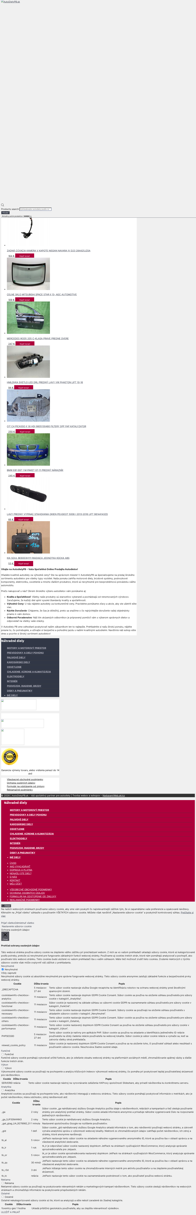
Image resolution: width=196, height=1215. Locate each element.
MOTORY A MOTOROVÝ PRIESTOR (26, 648)
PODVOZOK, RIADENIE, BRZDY (24, 685)
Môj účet (16, 883)
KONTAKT (15, 880)
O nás (13, 876)
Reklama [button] (5, 1179)
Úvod (13, 863)
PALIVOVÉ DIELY (16, 657)
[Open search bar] (2, 205)
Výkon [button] (4, 1064)
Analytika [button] (6, 1086)
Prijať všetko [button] (8, 922)
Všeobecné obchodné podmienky (25, 779)
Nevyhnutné (11, 969)
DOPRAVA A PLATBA (21, 870)
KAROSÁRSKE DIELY (18, 662)
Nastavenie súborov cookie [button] (17, 926)
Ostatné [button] (5, 1193)
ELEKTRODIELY (15, 676)
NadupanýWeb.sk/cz (114, 795)
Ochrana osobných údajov (21, 782)
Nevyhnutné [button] (7, 966)
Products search (10, 209)
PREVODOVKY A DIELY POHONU (25, 652)
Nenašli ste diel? (20, 873)
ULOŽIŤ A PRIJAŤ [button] (10, 1212)
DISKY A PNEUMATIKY (19, 690)
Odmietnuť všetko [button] (24, 922)
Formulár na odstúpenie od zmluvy (25, 786)
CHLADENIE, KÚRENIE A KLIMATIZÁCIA (29, 671)
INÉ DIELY (12, 695)
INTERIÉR (12, 681)
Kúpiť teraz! (25, 256)
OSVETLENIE (14, 667)
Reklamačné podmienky (20, 789)
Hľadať (5, 212)
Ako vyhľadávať (20, 866)
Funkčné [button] (5, 1050)
